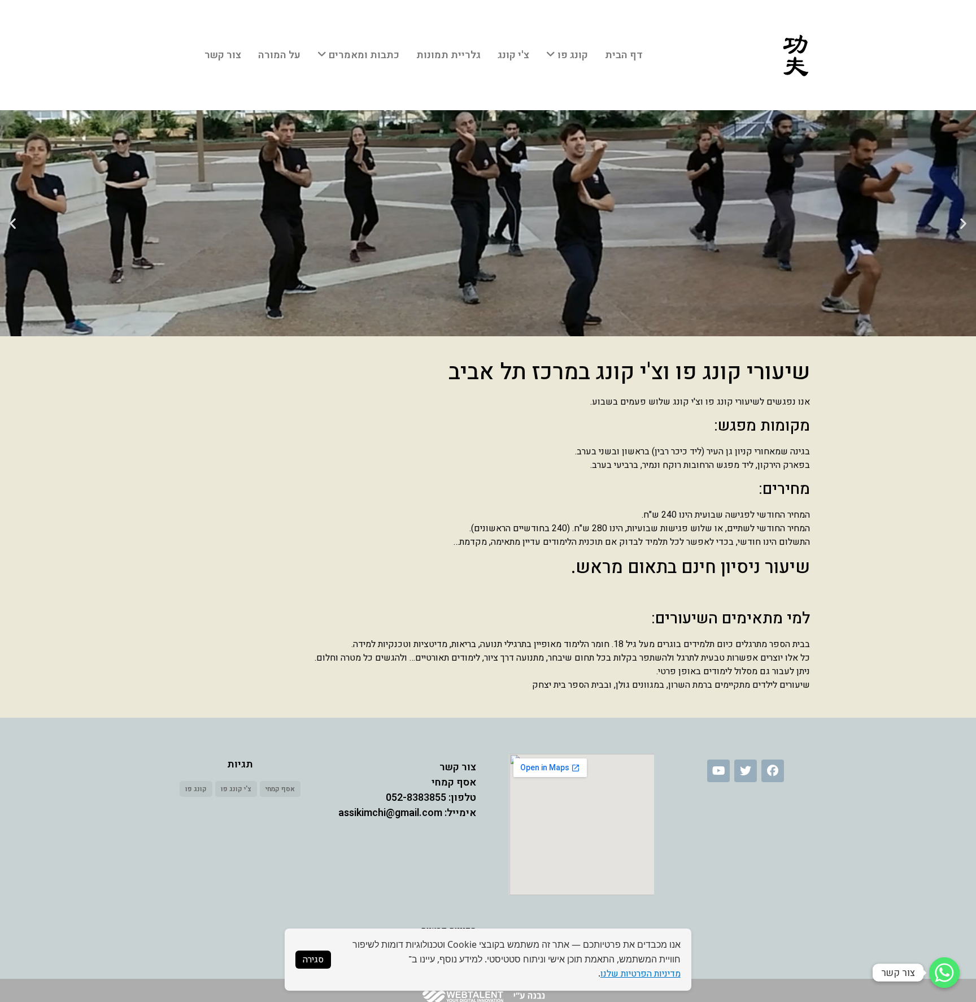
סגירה (313, 959)
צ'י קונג (513, 55)
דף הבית (624, 55)
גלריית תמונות (448, 55)
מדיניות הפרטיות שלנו (640, 974)
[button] (963, 223)
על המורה (279, 55)
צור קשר (222, 55)
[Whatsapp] (944, 972)
